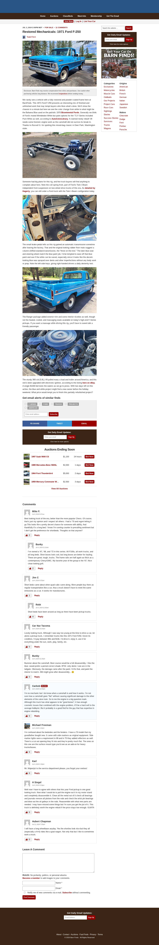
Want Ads (82, 16)
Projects (73, 404)
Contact (66, 934)
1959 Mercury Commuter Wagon (46, 482)
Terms (100, 934)
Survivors (108, 121)
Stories (107, 114)
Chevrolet (123, 116)
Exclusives (108, 87)
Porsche (123, 129)
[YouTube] (89, 926)
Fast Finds (84, 934)
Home (42, 16)
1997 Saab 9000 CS (40, 457)
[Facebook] (69, 926)
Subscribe (67, 892)
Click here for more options (59, 442)
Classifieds (68, 16)
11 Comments (61, 27)
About (58, 934)
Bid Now (89, 457)
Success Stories (111, 118)
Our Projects (109, 101)
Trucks (58, 404)
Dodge (122, 119)
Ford (45, 404)
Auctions (54, 16)
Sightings (108, 111)
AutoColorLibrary (60, 119)
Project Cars (109, 104)
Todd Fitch (31, 37)
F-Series (32, 404)
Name (58, 883)
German (123, 97)
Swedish (123, 107)
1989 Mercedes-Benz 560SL (44, 465)
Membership (96, 16)
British (122, 90)
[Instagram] (84, 926)
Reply (37, 535)
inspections (63, 94)
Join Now (68, 21)
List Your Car (89, 21)
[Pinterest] (79, 926)
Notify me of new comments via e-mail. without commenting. (59, 892)
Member (44, 686)
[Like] (26, 535)
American (33, 408)
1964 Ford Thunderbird (42, 473)
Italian (122, 101)
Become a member (31, 878)
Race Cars (108, 107)
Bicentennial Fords (70, 112)
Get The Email (113, 16)
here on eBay (89, 383)
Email (58, 888)
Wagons (107, 128)
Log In (78, 21)
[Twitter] (74, 926)
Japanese (123, 104)
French (122, 94)
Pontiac (122, 126)
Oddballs (108, 97)
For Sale (49, 27)
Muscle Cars (109, 94)
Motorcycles (109, 90)
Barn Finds (79, 7)
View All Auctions (59, 489)
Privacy (93, 934)
